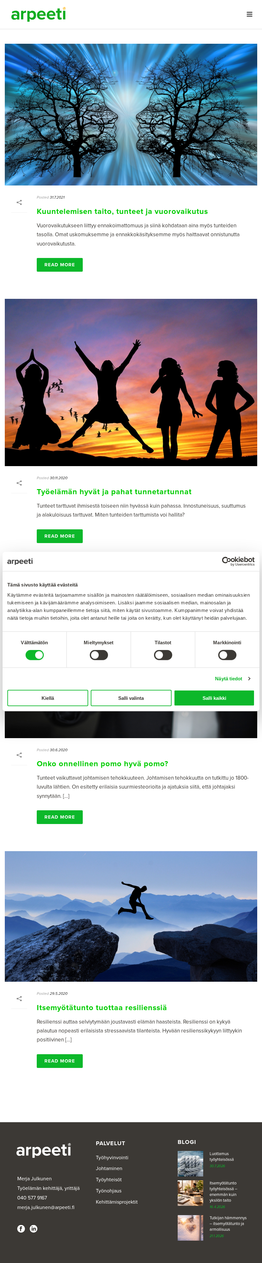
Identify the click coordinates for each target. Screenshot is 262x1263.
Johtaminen (109, 1168)
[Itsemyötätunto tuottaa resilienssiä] (131, 916)
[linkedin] (33, 1229)
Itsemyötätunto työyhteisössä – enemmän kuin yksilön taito (223, 1192)
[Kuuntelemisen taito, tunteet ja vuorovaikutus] (131, 114)
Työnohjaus (108, 1191)
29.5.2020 (58, 993)
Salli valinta (131, 697)
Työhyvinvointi (112, 1157)
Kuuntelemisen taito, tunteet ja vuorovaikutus (122, 211)
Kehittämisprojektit (117, 1202)
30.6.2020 (58, 750)
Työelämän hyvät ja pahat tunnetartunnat (114, 491)
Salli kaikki (214, 697)
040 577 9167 (32, 1198)
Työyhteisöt (109, 1179)
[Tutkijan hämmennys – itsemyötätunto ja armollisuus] (190, 1228)
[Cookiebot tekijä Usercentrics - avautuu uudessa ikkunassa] (227, 561)
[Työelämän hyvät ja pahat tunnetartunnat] (131, 382)
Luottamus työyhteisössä (222, 1156)
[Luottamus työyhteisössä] (190, 1163)
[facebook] (21, 1229)
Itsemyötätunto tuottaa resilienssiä (102, 1007)
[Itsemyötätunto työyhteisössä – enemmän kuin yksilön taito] (190, 1193)
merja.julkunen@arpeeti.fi (45, 1207)
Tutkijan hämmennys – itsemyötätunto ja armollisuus (228, 1223)
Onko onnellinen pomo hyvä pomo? (102, 763)
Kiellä (48, 697)
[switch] (99, 655)
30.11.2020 (58, 478)
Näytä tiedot (228, 678)
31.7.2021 (57, 197)
